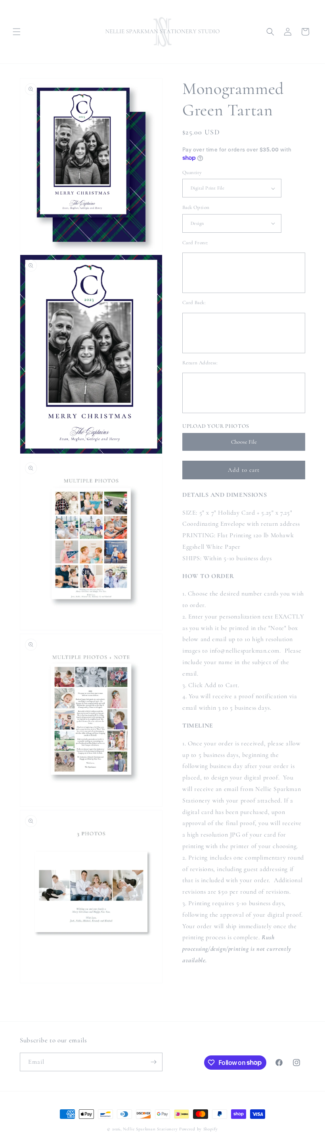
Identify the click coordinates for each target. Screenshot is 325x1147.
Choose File (244, 442)
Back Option (195, 207)
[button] (16, 31)
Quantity (192, 172)
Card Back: (194, 302)
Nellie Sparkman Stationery (150, 1129)
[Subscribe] (153, 1062)
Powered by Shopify (198, 1129)
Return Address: (200, 363)
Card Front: (195, 242)
